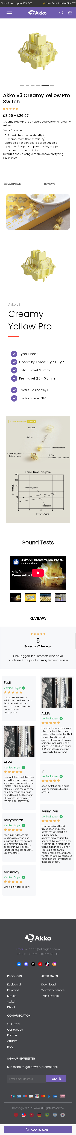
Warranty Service (53, 990)
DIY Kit (11, 1007)
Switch (11, 1001)
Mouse (11, 996)
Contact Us (15, 1030)
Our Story (13, 1024)
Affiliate (12, 1041)
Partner (12, 1035)
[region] (38, 143)
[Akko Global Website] (23, 1114)
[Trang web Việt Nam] (30, 1114)
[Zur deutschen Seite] (38, 1114)
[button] (71, 51)
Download (48, 984)
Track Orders (50, 996)
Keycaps (13, 990)
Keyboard (14, 984)
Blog (10, 1047)
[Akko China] (15, 1114)
